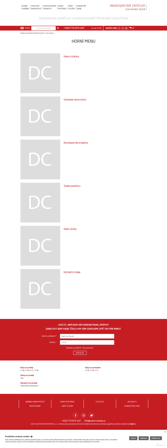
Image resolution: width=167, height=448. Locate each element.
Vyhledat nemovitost (75, 99)
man (133, 424)
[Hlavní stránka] (40, 73)
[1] (58, 28)
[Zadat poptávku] (40, 202)
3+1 (96, 370)
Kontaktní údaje (72, 272)
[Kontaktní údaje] (40, 289)
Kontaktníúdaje (81, 7)
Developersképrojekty (50, 7)
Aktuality (132, 402)
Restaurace (34, 386)
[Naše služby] (40, 245)
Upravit (133, 438)
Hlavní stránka (71, 56)
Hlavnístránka (25, 7)
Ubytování (24, 386)
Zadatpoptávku (62, 7)
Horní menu (50, 33)
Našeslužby (72, 7)
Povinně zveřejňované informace (88, 424)
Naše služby (70, 228)
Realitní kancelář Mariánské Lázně (32, 33)
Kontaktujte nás (132, 406)
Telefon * (53, 342)
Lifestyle (100, 402)
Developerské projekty (76, 142)
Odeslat (80, 353)
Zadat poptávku (72, 185)
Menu (27, 28)
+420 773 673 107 (71, 420)
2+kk (27, 370)
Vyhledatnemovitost (36, 7)
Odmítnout (143, 438)
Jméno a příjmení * (49, 336)
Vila (21, 378)
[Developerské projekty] (40, 159)
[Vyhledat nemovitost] (40, 116)
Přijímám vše (156, 438)
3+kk (36, 370)
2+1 (32, 370)
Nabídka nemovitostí (35, 402)
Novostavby (35, 406)
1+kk (22, 370)
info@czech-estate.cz (95, 420)
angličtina (110, 424)
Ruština (103, 424)
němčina (118, 424)
